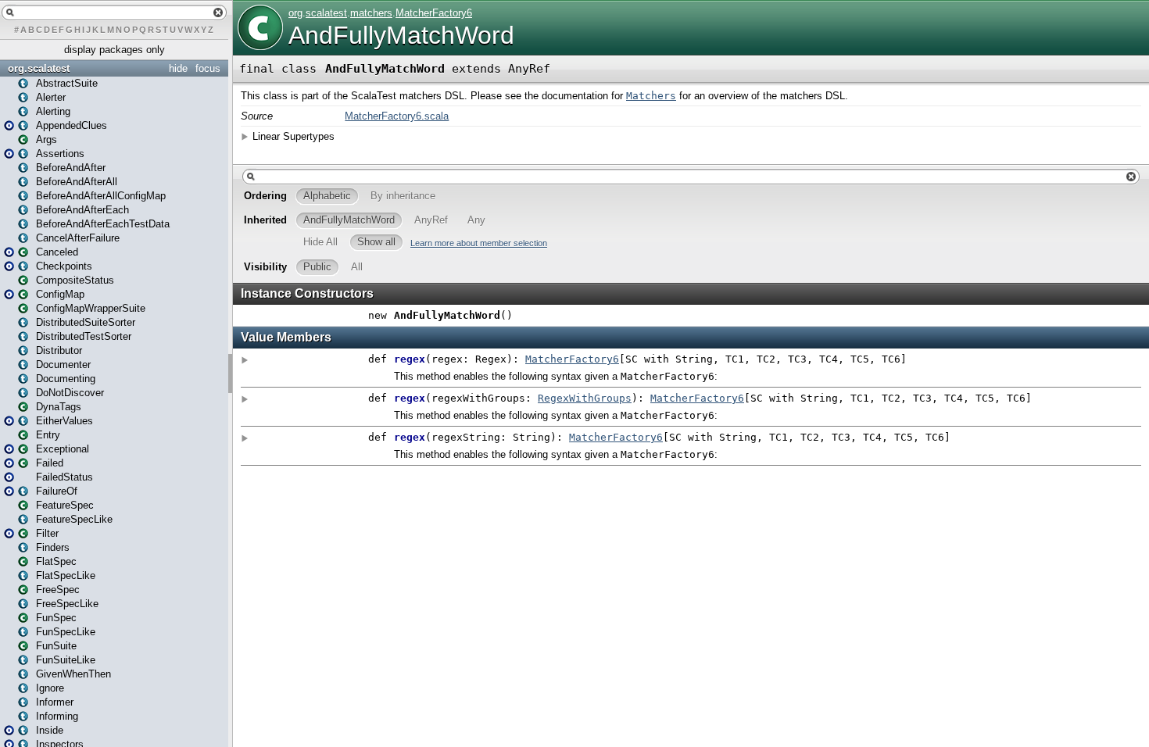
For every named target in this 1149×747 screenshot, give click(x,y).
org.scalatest (39, 68)
